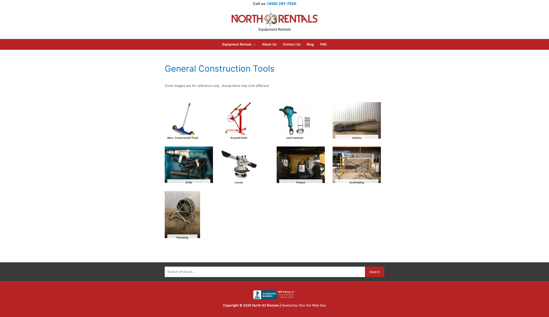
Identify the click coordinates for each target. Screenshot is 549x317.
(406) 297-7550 (281, 4)
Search (374, 272)
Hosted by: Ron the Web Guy (304, 305)
